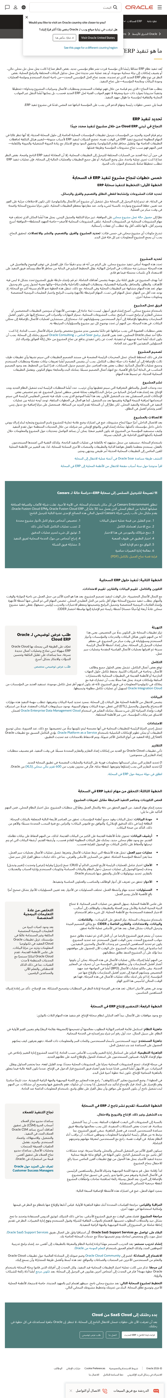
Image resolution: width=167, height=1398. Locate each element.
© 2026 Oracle (154, 1368)
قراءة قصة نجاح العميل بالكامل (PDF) (134, 556)
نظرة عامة (152, 21)
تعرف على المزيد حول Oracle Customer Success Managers (33, 1168)
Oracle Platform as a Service (77, 732)
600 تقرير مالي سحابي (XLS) (43, 766)
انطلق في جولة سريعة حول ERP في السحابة (135, 774)
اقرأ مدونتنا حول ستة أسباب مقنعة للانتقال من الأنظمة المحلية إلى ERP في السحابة (111, 466)
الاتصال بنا (94, 1374)
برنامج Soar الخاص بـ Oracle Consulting (75, 335)
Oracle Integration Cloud (145, 688)
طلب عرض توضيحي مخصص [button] (52, 666)
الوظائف (58, 1368)
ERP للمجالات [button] (134, 21)
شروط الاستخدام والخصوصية (123, 1368)
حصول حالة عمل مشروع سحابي (132, 217)
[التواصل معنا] (7, 7)
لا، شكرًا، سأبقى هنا (64, 37)
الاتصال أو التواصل (88, 1390)
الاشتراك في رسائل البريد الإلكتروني (144, 1374)
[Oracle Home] (139, 7)
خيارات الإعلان (73, 1368)
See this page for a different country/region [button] (91, 47)
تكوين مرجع (43, 1271)
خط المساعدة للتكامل (113, 1374)
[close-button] (71, 1390)
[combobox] (75, 7)
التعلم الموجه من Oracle (90, 1248)
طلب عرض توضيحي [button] (91, 1334)
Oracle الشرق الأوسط (144, 34)
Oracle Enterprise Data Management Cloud (51, 710)
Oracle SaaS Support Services (27, 1232)
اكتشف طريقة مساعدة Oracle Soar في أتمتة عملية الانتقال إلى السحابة (118, 458)
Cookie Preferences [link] (95, 1368)
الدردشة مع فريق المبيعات (131, 1390)
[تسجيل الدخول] (15, 7)
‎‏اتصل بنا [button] (113, 1334)
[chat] (156, 1390)
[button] (159, 7)
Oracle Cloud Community (103, 1255)
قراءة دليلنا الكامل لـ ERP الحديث (139, 1334)
